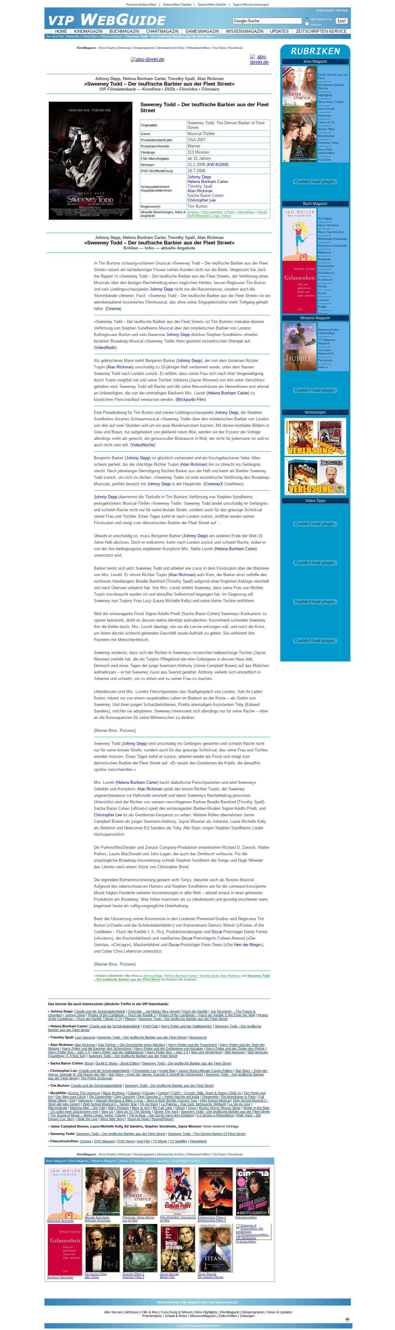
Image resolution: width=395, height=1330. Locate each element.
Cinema (113, 308)
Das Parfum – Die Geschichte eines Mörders (131, 1045)
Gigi (72, 1100)
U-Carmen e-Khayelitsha (215, 1115)
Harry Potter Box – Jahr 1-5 (167, 1052)
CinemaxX (214, 484)
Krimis (322, 286)
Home (61, 31)
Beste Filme (326, 129)
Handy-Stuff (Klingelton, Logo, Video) (228, 213)
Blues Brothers (114, 1093)
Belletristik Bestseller (60, 1220)
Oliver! (180, 1108)
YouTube (219, 47)
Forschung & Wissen (177, 1312)
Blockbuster (326, 136)
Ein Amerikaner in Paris (238, 1096)
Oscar (216, 931)
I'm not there (149, 1104)
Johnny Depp (199, 177)
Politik (322, 306)
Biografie (324, 259)
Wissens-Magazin (103, 1160)
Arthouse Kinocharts (98, 1220)
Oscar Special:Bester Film (169, 1276)
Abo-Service (113, 1312)
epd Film (143, 1141)
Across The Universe (84, 1093)
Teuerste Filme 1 (133, 1274)
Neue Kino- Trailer (331, 102)
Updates (279, 31)
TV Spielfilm (178, 1141)
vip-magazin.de (193, 1302)
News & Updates (157, 1160)
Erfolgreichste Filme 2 (212, 1220)
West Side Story (112, 1119)
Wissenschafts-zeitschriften (328, 331)
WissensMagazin (244, 31)
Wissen (323, 313)
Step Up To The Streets (133, 1111)
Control (163, 1093)
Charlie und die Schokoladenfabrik (99, 1011)
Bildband (324, 252)
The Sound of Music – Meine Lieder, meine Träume (88, 1115)
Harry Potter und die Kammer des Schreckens (96, 1048)
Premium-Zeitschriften (141, 4)
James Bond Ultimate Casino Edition (205, 1071)
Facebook (235, 47)
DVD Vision (126, 1141)
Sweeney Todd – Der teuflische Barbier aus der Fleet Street (183, 1019)
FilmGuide (90, 36)
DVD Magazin (104, 1141)
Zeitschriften (227, 1316)
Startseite (72, 36)
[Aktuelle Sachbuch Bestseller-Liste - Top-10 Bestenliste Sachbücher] (64, 1248)
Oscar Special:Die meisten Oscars (210, 1276)
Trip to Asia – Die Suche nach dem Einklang (161, 1115)
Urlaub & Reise (176, 1316)
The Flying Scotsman (96, 1078)
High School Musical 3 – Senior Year (110, 1104)
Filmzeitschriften (198, 47)
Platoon (130, 1019)
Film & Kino (150, 1312)
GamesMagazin (202, 31)
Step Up (107, 1111)
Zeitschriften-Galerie (212, 4)
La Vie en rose (239, 1104)
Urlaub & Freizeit (130, 1160)
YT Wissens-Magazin (327, 341)
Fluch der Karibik (195, 1011)
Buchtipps (325, 218)
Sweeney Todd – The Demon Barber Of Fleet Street (206, 1134)
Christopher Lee (202, 200)
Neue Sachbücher (331, 232)
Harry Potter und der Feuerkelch (192, 1045)
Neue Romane (328, 225)
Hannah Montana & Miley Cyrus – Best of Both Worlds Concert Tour (146, 1100)
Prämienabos (152, 1316)
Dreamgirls (210, 1096)
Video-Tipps (315, 501)
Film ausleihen (212, 212)
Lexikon (323, 300)
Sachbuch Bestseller (60, 1277)
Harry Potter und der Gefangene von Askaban (168, 1048)
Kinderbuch (326, 272)
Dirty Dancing (124, 1096)
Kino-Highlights (206, 1312)
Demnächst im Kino (171, 47)
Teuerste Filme (328, 142)
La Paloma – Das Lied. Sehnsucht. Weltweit (193, 1104)
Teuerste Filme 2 (133, 1277)
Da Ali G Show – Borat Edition (117, 1063)
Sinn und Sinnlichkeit (206, 1052)
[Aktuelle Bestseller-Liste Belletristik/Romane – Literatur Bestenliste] (299, 233)
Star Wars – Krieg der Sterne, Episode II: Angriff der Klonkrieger (155, 1074)
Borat (89, 1063)
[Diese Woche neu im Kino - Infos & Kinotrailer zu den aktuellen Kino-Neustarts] (299, 88)
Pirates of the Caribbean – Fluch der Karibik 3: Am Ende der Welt (207, 1015)
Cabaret (134, 1093)
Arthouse (124, 47)
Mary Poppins (118, 1108)
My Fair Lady (163, 1108)
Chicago (149, 1093)
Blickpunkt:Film (191, 399)
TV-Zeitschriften (245, 1241)
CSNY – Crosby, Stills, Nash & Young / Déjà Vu (206, 1093)
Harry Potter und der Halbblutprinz (186, 1026)
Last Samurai (85, 1037)
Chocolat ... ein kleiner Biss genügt (154, 1011)
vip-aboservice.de (223, 1302)
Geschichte (326, 266)
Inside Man (167, 1071)
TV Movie (160, 1141)
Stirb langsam (234, 1052)
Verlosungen (315, 412)
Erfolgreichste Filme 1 (212, 1217)
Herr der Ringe (247, 944)
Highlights (325, 95)
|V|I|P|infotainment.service (200, 1326)
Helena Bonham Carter (208, 181)
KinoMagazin (88, 31)
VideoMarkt (105, 347)
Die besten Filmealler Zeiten (96, 1276)
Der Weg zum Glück (71, 1096)
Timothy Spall (208, 975)
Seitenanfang (168, 1302)
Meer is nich (141, 1108)
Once (192, 1108)
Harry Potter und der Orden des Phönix (235, 1048)
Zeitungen (247, 1316)
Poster (230, 212)
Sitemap (342, 10)
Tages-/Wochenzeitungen (251, 4)
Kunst (322, 293)
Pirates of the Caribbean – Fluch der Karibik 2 (122, 1015)
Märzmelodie (57, 1108)
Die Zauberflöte (100, 1096)
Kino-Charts (107, 47)
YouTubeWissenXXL (326, 351)
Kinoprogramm (144, 47)
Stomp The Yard (166, 1111)
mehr (321, 367)
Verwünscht (198, 1037)
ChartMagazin (162, 31)
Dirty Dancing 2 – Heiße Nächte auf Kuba (168, 1096)
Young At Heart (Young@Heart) (150, 1119)
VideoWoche (142, 445)
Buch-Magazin (56, 1160)
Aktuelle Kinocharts (97, 1217)
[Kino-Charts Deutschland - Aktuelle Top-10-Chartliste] (299, 136)
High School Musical (215, 1100)
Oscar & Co (326, 122)
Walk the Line (87, 1119)
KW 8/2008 (217, 164)
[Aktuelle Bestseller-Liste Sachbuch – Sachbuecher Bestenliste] (299, 285)
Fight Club (150, 1026)
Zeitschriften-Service (321, 31)
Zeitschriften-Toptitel (177, 4)
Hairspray (85, 1100)
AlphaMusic (246, 212)
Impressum (324, 10)
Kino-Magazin (79, 1160)
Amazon (193, 212)
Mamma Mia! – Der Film (88, 1108)
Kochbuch (325, 279)
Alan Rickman (200, 191)
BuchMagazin (124, 31)
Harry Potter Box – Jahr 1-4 (69, 1052)
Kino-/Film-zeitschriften (326, 151)
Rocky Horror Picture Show (219, 1108)
